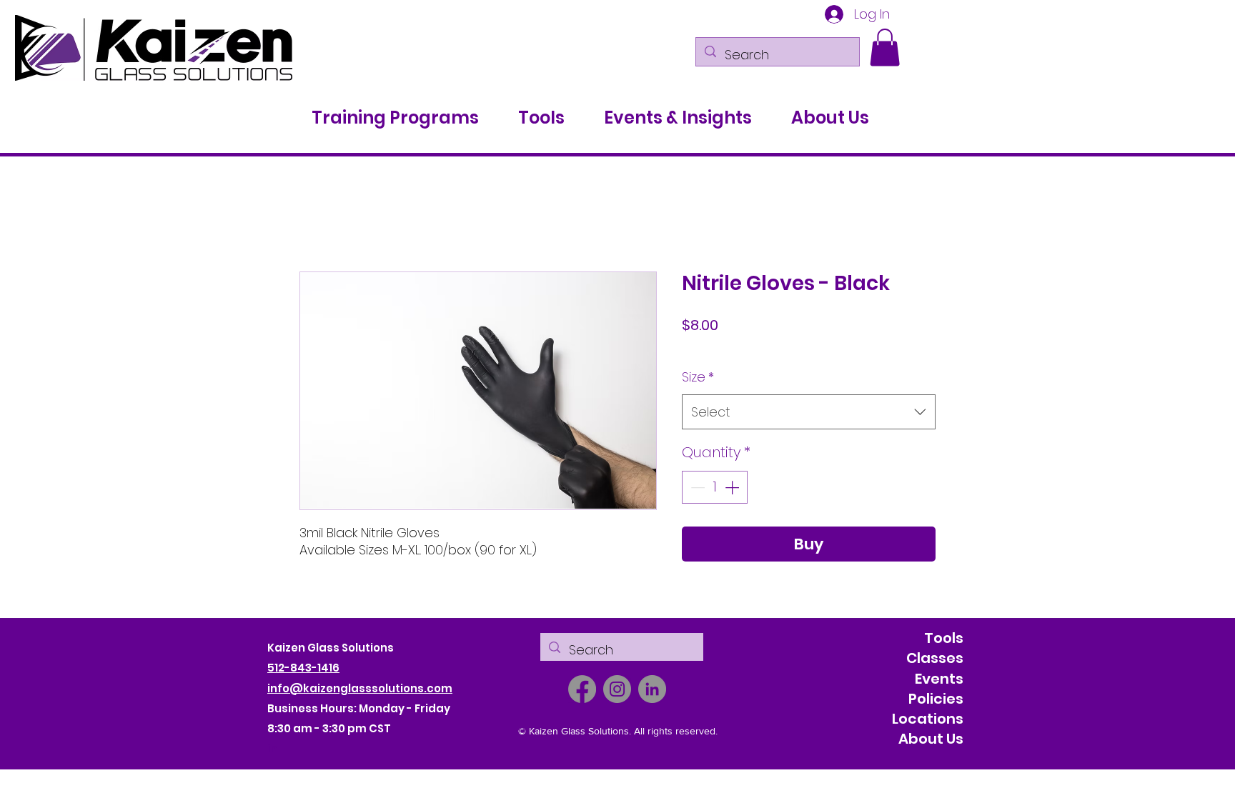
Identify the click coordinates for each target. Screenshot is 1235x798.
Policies (935, 699)
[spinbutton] (714, 488)
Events (939, 679)
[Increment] (733, 488)
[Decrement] (696, 488)
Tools (943, 639)
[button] (885, 47)
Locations (927, 719)
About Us (930, 739)
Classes (934, 659)
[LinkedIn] (652, 690)
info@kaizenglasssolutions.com (359, 688)
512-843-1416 (303, 668)
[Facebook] (582, 690)
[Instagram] (617, 690)
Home (316, 220)
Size (698, 377)
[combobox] (809, 413)
